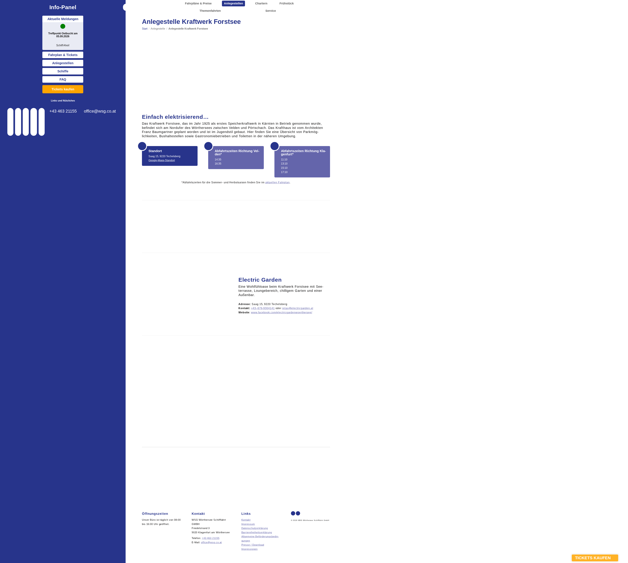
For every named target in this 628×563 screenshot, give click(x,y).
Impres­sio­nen (249, 549)
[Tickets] (42, 122)
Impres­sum (248, 524)
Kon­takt (246, 519)
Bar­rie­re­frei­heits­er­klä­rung (256, 532)
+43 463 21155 (63, 111)
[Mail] (18, 122)
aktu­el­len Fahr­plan (277, 182)
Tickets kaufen (63, 89)
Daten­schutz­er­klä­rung (254, 528)
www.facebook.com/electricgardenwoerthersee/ (281, 312)
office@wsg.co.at (100, 111)
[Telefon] (10, 122)
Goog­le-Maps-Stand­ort (161, 160)
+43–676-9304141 (263, 308)
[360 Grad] (33, 122)
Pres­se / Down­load (252, 544)
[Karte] (26, 122)
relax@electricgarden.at (297, 308)
